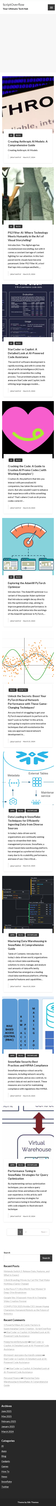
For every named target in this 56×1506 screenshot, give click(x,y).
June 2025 (6, 1411)
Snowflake (32, 811)
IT (5, 1368)
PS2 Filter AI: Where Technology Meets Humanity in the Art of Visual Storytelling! (28, 236)
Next (43, 1232)
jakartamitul (16, 157)
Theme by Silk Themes (28, 1502)
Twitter (5, 1486)
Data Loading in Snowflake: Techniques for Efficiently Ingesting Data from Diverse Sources (25, 822)
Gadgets (5, 1461)
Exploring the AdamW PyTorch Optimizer (27, 584)
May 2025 (6, 1416)
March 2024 (7, 1431)
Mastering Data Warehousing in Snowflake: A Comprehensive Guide (27, 944)
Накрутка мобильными (16, 1341)
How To (22, 690)
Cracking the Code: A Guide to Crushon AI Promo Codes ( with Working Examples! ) (27, 469)
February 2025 (8, 1421)
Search (7, 1252)
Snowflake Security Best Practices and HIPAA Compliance (28, 1063)
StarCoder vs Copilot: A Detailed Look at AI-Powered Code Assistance (26, 353)
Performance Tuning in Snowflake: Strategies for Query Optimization (28, 1174)
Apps (12, 811)
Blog (18, 135)
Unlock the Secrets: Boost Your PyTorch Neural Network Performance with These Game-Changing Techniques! (27, 701)
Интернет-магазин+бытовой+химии (23, 1355)
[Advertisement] (28, 43)
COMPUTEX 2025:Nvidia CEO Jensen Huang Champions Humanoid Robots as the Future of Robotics (26, 1310)
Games (4, 1466)
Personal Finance (12, 1378)
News (4, 1476)
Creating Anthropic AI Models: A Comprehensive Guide (28, 143)
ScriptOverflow (13, 4)
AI (11, 135)
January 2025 (8, 1426)
